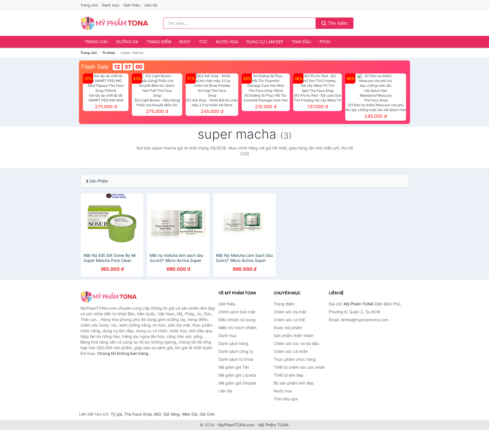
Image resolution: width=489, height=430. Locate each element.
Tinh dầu (301, 41)
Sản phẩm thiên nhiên (294, 335)
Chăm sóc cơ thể (289, 319)
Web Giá (189, 414)
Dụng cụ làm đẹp (264, 41)
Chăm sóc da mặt (290, 311)
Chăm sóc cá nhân (291, 351)
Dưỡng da (127, 41)
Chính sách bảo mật (236, 311)
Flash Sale (95, 66)
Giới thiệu (131, 5)
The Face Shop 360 (142, 414)
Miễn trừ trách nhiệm (237, 327)
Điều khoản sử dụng (237, 319)
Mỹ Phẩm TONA (273, 424)
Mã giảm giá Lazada (237, 375)
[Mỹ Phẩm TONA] (108, 296)
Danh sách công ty (235, 351)
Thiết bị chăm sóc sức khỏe (299, 367)
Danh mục (110, 5)
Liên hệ (150, 5)
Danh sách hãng (233, 343)
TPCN (324, 41)
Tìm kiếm (337, 23)
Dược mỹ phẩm (288, 327)
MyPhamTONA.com (236, 424)
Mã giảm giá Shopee (237, 383)
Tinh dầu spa (286, 398)
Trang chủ (89, 5)
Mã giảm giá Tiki (233, 367)
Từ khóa (108, 53)
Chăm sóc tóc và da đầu (296, 343)
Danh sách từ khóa (235, 359)
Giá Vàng (171, 414)
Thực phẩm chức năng (295, 359)
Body (184, 41)
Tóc (203, 41)
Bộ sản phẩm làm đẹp (294, 383)
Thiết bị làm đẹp (289, 375)
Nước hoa (227, 41)
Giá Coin (207, 414)
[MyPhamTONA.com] (114, 23)
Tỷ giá (116, 414)
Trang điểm (159, 41)
